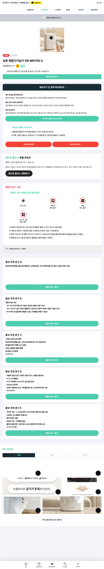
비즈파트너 (15, 3)
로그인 (99, 3)
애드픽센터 (94, 10)
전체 (18, 455)
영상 (52, 455)
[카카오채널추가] (35, 2)
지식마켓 (58, 10)
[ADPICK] (14, 10)
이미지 (85, 455)
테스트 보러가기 (52, 77)
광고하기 (5, 3)
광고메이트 (44, 10)
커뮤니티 (81, 10)
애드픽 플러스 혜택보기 (19, 173)
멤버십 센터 (24, 3)
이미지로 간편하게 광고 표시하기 (52, 119)
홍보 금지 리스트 (75, 144)
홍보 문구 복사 (52, 287)
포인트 (68, 10)
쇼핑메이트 (30, 10)
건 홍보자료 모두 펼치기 (52, 520)
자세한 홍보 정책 (28, 144)
